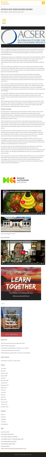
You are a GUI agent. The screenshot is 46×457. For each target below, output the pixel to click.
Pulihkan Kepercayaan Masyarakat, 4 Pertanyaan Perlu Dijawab (15, 353)
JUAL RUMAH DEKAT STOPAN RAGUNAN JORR (12, 439)
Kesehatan (3, 417)
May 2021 (3, 371)
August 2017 (4, 387)
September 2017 (5, 385)
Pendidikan (3, 419)
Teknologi (3, 421)
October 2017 (4, 383)
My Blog (4, 2)
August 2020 (4, 375)
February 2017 (4, 402)
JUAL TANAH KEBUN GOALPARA (8, 441)
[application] (23, 202)
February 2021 (4, 373)
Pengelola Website (5, 446)
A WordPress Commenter (7, 360)
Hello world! (17, 360)
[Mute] (41, 213)
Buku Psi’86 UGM (5, 432)
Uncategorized (4, 424)
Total (23, 454)
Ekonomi (3, 414)
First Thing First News (5, 4)
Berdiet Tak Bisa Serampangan (8, 345)
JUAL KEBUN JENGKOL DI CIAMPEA (9, 436)
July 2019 (3, 378)
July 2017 (3, 390)
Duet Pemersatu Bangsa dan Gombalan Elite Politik (13, 343)
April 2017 (3, 397)
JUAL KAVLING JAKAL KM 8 (7, 434)
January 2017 (4, 404)
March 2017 (3, 399)
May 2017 (3, 394)
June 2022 (3, 368)
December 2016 (4, 406)
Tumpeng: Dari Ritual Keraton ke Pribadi (10, 350)
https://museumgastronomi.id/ (8, 233)
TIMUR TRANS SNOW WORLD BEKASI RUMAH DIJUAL (13, 448)
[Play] (2, 213)
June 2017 (3, 392)
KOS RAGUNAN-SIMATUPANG (8, 444)
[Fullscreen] (43, 213)
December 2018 (4, 380)
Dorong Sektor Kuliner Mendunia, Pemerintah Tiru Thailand (14, 348)
